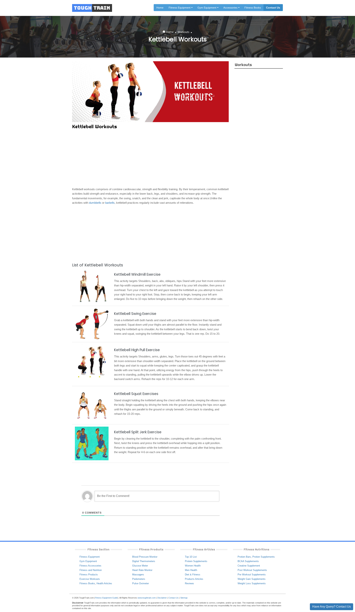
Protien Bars (244, 556)
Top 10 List (191, 556)
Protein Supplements (196, 561)
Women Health (193, 565)
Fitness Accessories (90, 565)
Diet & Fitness (192, 574)
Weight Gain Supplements (252, 579)
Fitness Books (252, 7)
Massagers (138, 574)
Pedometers (138, 579)
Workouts (183, 32)
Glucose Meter (140, 565)
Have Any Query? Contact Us (331, 606)
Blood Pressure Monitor (144, 556)
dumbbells (95, 202)
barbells (110, 202)
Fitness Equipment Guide (106, 598)
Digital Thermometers (143, 561)
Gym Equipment (88, 561)
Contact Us (273, 7)
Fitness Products (89, 574)
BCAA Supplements (248, 561)
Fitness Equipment (90, 556)
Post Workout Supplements (252, 570)
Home (159, 7)
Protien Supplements (263, 556)
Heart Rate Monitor (142, 570)
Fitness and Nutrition (91, 570)
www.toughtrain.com (147, 598)
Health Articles (104, 583)
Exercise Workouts (90, 579)
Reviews (189, 583)
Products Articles (194, 579)
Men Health (191, 570)
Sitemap (183, 598)
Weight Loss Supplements (252, 583)
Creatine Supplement (249, 565)
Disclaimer (162, 598)
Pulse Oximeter (140, 583)
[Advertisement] (150, 159)
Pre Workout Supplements (252, 574)
